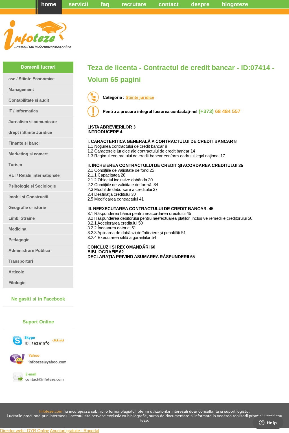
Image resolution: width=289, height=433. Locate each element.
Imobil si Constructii (28, 196)
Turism (15, 164)
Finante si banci (24, 143)
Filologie (16, 282)
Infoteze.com (50, 411)
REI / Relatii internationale (34, 175)
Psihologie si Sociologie (32, 186)
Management (21, 89)
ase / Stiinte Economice (31, 78)
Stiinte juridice (140, 97)
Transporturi (20, 261)
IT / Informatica (23, 110)
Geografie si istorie (27, 207)
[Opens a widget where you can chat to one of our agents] (267, 423)
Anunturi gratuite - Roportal (74, 430)
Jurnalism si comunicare (32, 121)
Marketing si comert (28, 153)
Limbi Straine (21, 218)
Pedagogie (18, 239)
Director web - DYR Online (24, 430)
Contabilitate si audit (28, 100)
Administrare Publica (29, 250)
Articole (16, 271)
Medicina (17, 229)
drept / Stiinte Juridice (30, 132)
